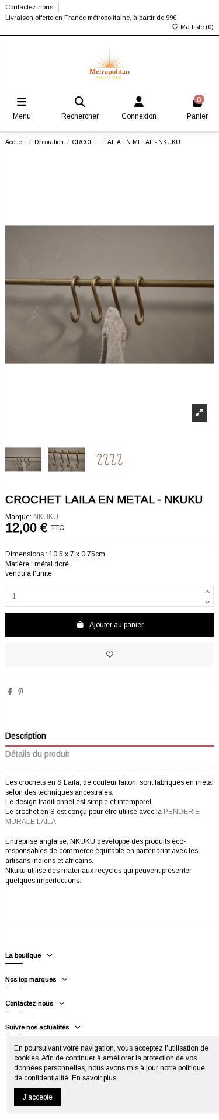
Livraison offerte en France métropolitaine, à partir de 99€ (90, 17)
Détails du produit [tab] (37, 754)
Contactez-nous (30, 7)
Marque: (18, 517)
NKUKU (45, 517)
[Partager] (10, 692)
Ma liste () (196, 26)
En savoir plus (94, 1078)
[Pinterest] (20, 692)
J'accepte (38, 1097)
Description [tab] (25, 736)
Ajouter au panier (116, 625)
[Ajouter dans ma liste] (109, 654)
